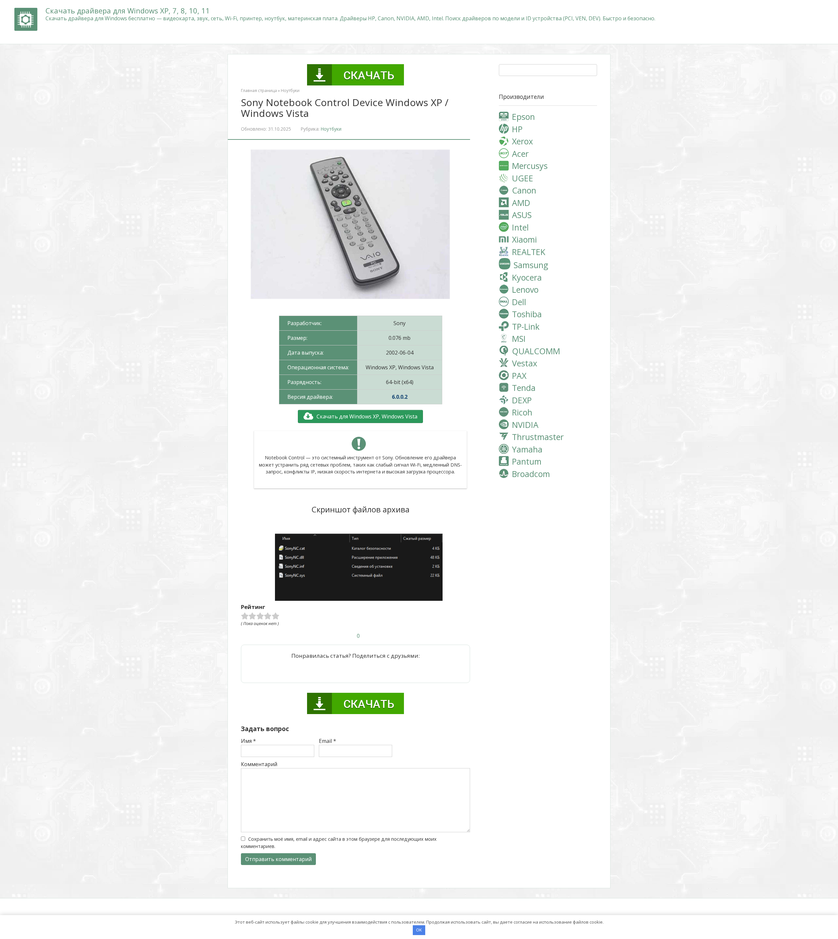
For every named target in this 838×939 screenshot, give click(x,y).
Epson (523, 116)
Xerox (522, 141)
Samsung (531, 264)
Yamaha (527, 449)
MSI (519, 338)
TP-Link (525, 326)
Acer (520, 153)
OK (419, 930)
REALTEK (528, 251)
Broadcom (531, 473)
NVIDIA (525, 424)
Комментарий (259, 764)
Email (327, 741)
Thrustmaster (538, 436)
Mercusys (530, 165)
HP (517, 129)
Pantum (526, 461)
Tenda (524, 387)
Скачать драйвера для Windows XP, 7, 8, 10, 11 (128, 10)
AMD (521, 202)
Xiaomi (524, 239)
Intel (520, 227)
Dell (519, 301)
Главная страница (259, 90)
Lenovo (525, 289)
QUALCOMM (536, 351)
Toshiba (527, 314)
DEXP (522, 400)
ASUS (522, 214)
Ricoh (522, 412)
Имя (248, 741)
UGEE (522, 178)
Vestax (524, 363)
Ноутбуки (290, 90)
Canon (524, 190)
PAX (519, 375)
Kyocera (527, 277)
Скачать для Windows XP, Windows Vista (367, 416)
